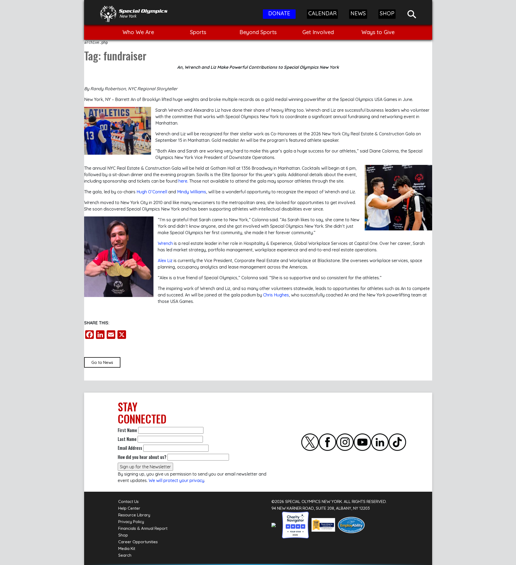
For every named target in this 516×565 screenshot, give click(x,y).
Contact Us (128, 501)
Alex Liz (165, 260)
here (182, 181)
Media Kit (126, 548)
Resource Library (134, 514)
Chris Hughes (276, 295)
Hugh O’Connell (152, 191)
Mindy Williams (191, 191)
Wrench (165, 243)
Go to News (102, 362)
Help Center (129, 508)
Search (124, 555)
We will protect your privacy (176, 480)
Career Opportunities (138, 541)
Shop (123, 535)
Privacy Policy (131, 521)
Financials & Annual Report (142, 528)
